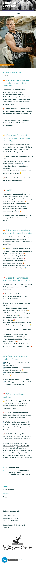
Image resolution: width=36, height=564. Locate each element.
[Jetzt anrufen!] (4, 560)
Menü (19, 13)
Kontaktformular (8, 445)
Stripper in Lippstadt (11, 4)
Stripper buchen (12, 468)
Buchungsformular (23, 445)
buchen (9, 470)
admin (20, 72)
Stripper (9, 472)
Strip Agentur (24, 470)
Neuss (15, 470)
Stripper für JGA (13, 474)
